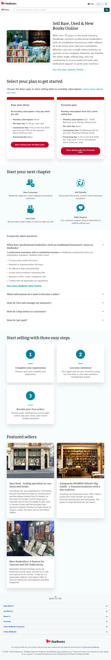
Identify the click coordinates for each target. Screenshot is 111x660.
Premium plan (69, 105)
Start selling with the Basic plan (30, 144)
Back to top (55, 598)
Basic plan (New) (20, 105)
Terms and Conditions (91, 647)
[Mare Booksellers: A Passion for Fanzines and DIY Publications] (30, 538)
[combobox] (59, 10)
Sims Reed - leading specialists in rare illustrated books (30, 485)
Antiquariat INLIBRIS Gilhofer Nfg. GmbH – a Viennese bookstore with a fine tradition (80, 487)
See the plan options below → (69, 69)
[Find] (107, 10)
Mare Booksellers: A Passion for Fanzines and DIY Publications (26, 563)
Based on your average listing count (79, 122)
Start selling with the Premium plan (80, 151)
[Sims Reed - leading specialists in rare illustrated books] (30, 460)
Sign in (99, 4)
